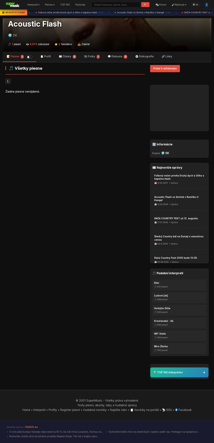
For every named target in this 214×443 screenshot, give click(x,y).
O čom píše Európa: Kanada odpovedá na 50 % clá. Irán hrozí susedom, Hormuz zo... (56, 431)
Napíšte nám (118, 410)
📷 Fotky (91, 56)
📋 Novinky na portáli (144, 410)
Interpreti (39, 410)
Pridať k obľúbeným (165, 68)
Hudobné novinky (95, 410)
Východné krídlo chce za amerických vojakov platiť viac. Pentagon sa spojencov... (153, 431)
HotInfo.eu (31, 426)
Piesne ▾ (50, 4)
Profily (53, 410)
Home (26, 410)
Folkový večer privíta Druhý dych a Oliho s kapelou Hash (69, 12)
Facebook (185, 410)
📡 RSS (167, 410)
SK (197, 4)
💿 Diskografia (144, 56)
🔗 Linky (167, 56)
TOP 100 (65, 4)
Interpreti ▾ (33, 4)
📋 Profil (45, 56)
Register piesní (70, 410)
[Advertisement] (75, 122)
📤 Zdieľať (84, 44)
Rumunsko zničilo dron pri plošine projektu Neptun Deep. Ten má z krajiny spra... (53, 436)
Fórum (162, 4)
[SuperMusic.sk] (12, 4)
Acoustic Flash (35, 23)
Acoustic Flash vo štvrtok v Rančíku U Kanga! (142, 12)
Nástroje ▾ (180, 4)
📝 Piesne (18, 57)
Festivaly (80, 4)
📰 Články (67, 56)
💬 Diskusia (117, 56)
